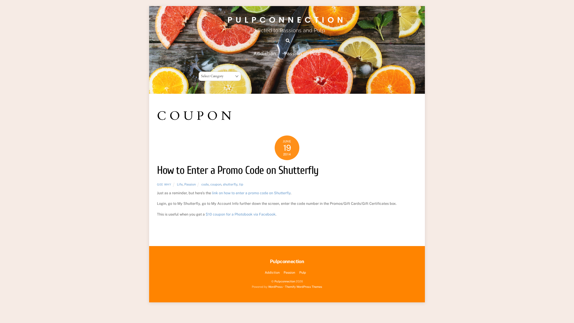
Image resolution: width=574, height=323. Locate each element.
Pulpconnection (284, 281)
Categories (220, 68)
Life (180, 184)
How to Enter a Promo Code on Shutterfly (238, 170)
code (205, 184)
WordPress (275, 286)
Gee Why (164, 184)
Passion (293, 53)
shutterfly (230, 184)
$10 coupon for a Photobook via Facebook (241, 214)
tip (241, 184)
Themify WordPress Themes (303, 286)
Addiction (265, 53)
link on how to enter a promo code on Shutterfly (251, 193)
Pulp (315, 53)
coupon (215, 184)
